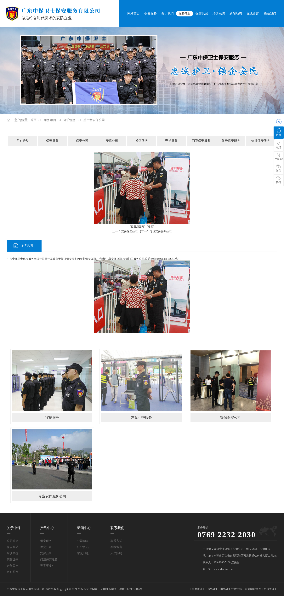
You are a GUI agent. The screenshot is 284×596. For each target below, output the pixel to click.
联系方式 (116, 540)
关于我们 (167, 13)
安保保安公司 (230, 417)
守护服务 (70, 120)
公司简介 (12, 540)
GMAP (212, 589)
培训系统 (219, 13)
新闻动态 (236, 13)
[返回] (150, 226)
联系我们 (270, 13)
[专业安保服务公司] (52, 459)
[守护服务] (52, 380)
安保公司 (112, 140)
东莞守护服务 (141, 417)
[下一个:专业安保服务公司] (156, 231)
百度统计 (197, 589)
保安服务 (150, 13)
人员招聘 (116, 553)
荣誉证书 (12, 559)
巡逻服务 (141, 140)
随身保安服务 (231, 140)
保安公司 (82, 140)
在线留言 (253, 13)
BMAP (225, 589)
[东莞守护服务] (141, 380)
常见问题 (83, 553)
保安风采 (202, 13)
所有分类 (22, 140)
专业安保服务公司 (52, 496)
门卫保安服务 (201, 140)
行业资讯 (83, 547)
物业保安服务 (260, 140)
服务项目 (185, 13)
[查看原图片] (137, 226)
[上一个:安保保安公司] (125, 231)
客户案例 (12, 571)
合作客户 (12, 565)
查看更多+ (46, 565)
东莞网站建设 (253, 589)
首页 (33, 120)
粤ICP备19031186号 (131, 589)
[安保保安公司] (230, 380)
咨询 (278, 134)
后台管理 (269, 589)
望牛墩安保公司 (94, 120)
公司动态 (83, 540)
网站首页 (133, 13)
